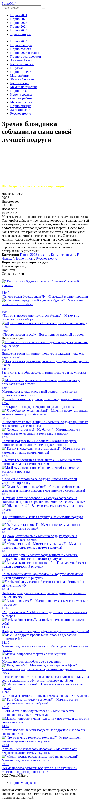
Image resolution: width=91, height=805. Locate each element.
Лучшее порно (20, 34)
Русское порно (46, 258)
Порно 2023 (18, 23)
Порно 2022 (18, 19)
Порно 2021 (18, 15)
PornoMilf (8, 3)
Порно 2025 (18, 30)
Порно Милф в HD (24, 783)
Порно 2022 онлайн (34, 254)
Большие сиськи (62, 254)
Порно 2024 (18, 26)
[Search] (43, 8)
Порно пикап (24, 258)
